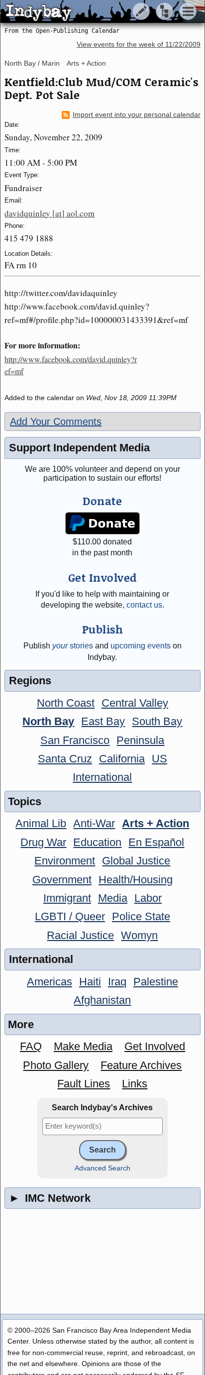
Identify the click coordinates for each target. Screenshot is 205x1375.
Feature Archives (141, 1065)
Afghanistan (102, 1000)
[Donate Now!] (102, 523)
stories (72, 645)
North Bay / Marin (32, 63)
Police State (141, 916)
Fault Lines (83, 1083)
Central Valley (135, 703)
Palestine (155, 981)
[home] (93, 12)
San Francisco (74, 740)
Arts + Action (86, 63)
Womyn (139, 935)
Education (97, 842)
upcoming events (140, 645)
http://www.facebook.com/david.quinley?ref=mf (70, 365)
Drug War (43, 842)
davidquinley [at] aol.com (49, 213)
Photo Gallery (56, 1065)
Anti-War (94, 823)
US (159, 758)
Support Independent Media (79, 447)
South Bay (157, 721)
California (122, 758)
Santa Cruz (65, 758)
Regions (30, 680)
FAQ (31, 1046)
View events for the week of (139, 44)
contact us (144, 605)
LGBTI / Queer (70, 916)
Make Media (83, 1046)
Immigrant (67, 898)
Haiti (90, 981)
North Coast (66, 703)
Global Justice (136, 860)
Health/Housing (136, 879)
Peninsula (140, 740)
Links (134, 1083)
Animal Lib (40, 823)
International (102, 777)
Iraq (117, 981)
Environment (64, 860)
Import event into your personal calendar (137, 114)
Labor (148, 898)
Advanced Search (102, 1168)
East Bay (103, 721)
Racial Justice (80, 935)
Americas (49, 981)
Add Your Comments (56, 421)
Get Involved (154, 1046)
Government (62, 879)
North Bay (48, 721)
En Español (156, 842)
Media (112, 898)
